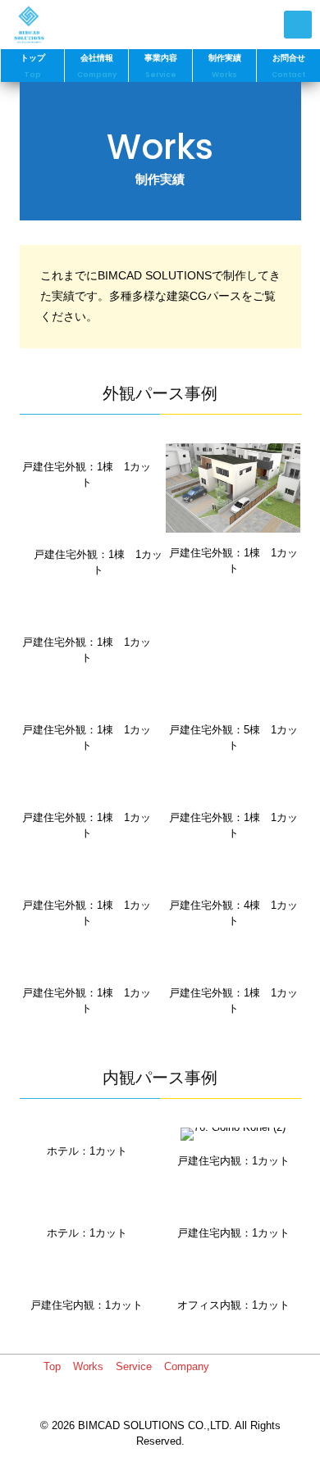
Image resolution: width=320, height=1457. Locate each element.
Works (88, 1366)
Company (186, 1366)
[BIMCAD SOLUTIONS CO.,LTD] (28, 24)
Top (52, 1366)
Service (134, 1366)
